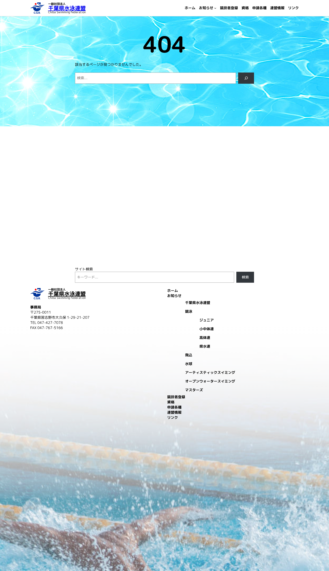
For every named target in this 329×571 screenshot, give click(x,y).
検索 (245, 277)
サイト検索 (84, 269)
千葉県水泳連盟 (67, 8)
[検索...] (246, 78)
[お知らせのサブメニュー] (215, 8)
